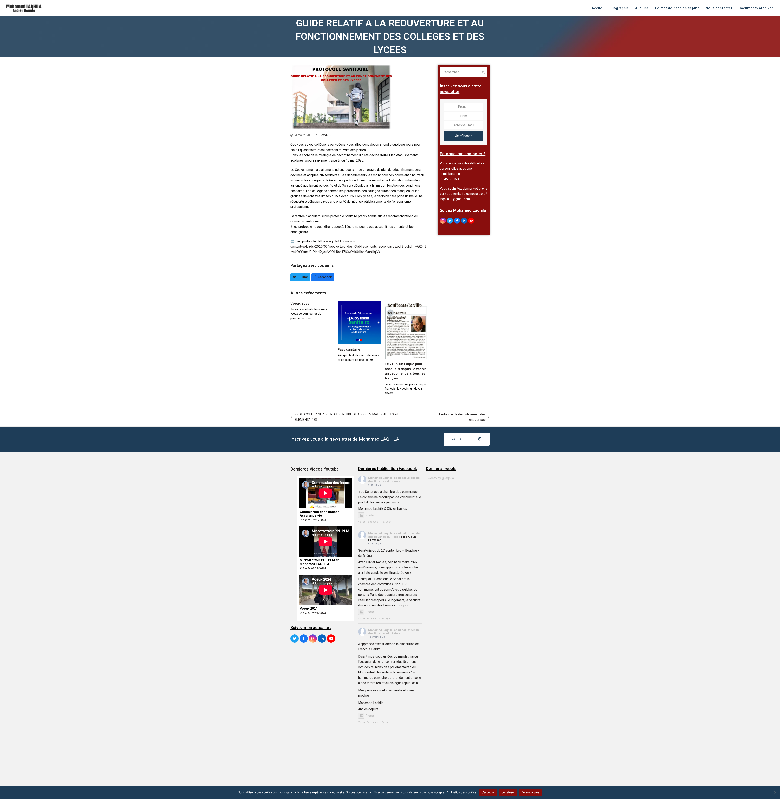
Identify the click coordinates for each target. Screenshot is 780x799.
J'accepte (488, 792)
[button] (300, 277)
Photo (369, 515)
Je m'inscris (463, 136)
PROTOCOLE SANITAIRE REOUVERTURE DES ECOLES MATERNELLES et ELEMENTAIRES (344, 417)
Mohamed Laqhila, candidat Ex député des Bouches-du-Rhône (394, 479)
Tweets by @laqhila (440, 478)
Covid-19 (325, 135)
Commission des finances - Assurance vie (320, 513)
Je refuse (508, 792)
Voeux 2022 (300, 303)
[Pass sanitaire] (359, 322)
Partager (386, 521)
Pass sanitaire (349, 349)
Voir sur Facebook (368, 521)
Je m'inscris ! (463, 439)
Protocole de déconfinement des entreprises (454, 417)
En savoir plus (530, 792)
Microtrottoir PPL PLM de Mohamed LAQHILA (320, 562)
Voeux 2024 (308, 608)
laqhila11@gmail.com (455, 199)
